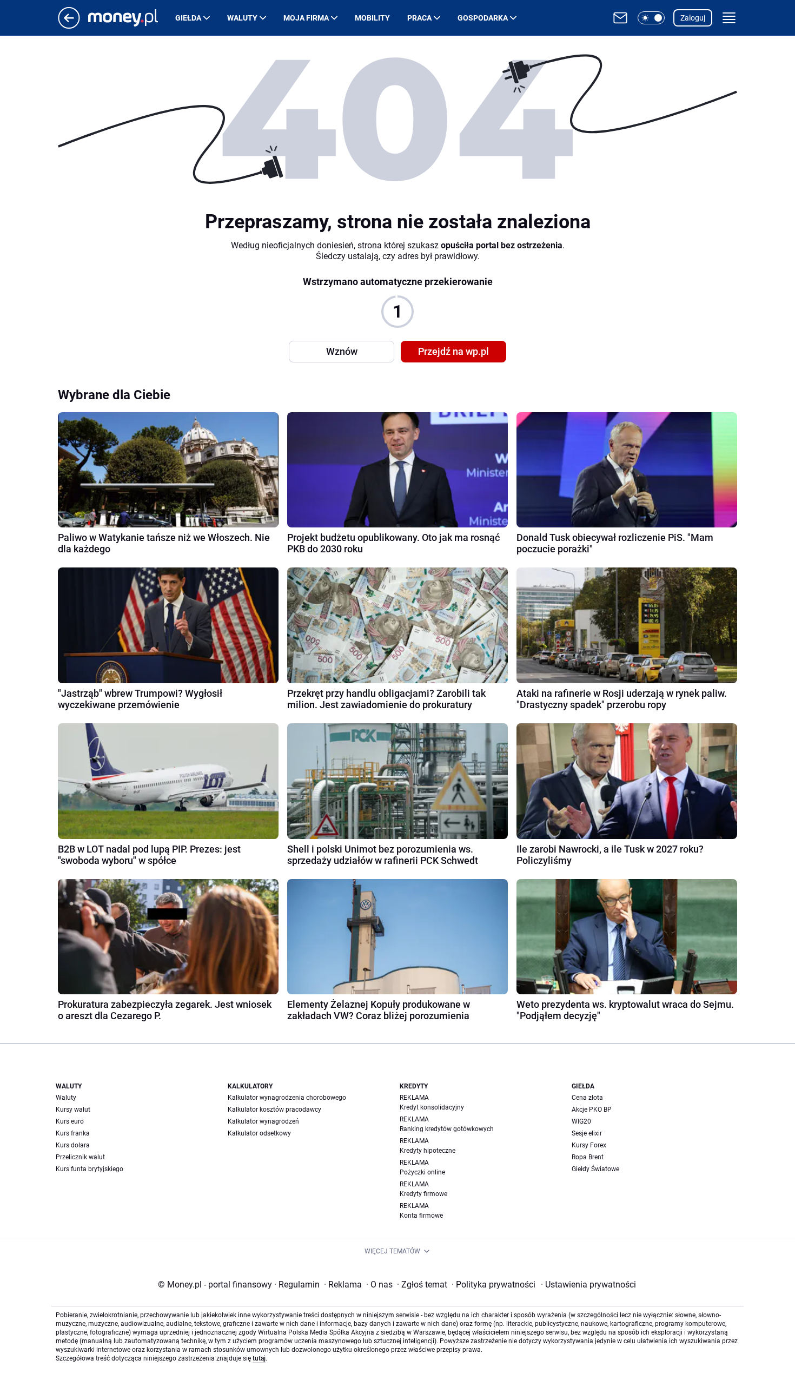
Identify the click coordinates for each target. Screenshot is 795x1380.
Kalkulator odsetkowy (259, 1133)
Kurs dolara (73, 1145)
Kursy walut (73, 1109)
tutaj (259, 1358)
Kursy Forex (589, 1145)
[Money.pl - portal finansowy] (131, 18)
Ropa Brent (588, 1157)
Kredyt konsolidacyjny (432, 1107)
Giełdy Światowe (595, 1169)
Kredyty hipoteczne (427, 1150)
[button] (651, 17)
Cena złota (587, 1097)
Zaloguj (692, 18)
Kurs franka (73, 1133)
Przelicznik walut (80, 1157)
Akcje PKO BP (592, 1109)
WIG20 (581, 1121)
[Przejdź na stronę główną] (69, 26)
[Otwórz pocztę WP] (620, 18)
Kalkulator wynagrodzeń (263, 1121)
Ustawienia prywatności (588, 1284)
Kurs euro (70, 1121)
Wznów (341, 351)
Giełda (188, 18)
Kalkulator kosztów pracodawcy (274, 1109)
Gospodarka (483, 18)
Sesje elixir (587, 1133)
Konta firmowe (421, 1215)
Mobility (372, 18)
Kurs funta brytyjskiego (89, 1169)
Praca (419, 18)
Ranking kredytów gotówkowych (447, 1129)
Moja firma (306, 18)
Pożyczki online (422, 1172)
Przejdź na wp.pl (453, 351)
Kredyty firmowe (423, 1194)
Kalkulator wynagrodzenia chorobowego (287, 1097)
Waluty (242, 18)
